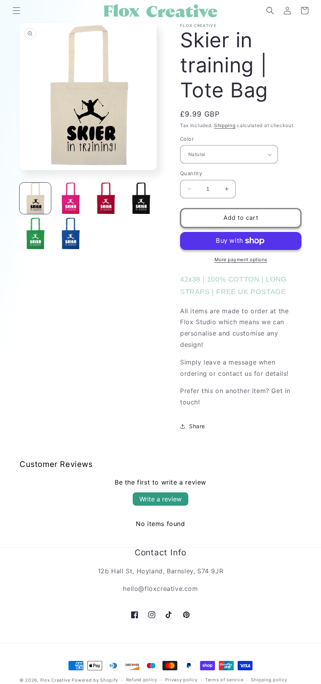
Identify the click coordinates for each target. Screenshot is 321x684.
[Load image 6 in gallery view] (70, 233)
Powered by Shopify (95, 680)
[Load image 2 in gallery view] (70, 198)
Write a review (160, 499)
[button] (16, 10)
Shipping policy (269, 679)
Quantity (191, 173)
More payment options (241, 259)
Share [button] (197, 426)
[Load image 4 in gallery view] (141, 198)
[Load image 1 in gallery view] (35, 198)
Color (187, 139)
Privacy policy (181, 679)
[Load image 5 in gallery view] (35, 233)
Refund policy (141, 679)
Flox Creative (55, 680)
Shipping (225, 125)
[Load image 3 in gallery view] (105, 198)
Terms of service (224, 679)
